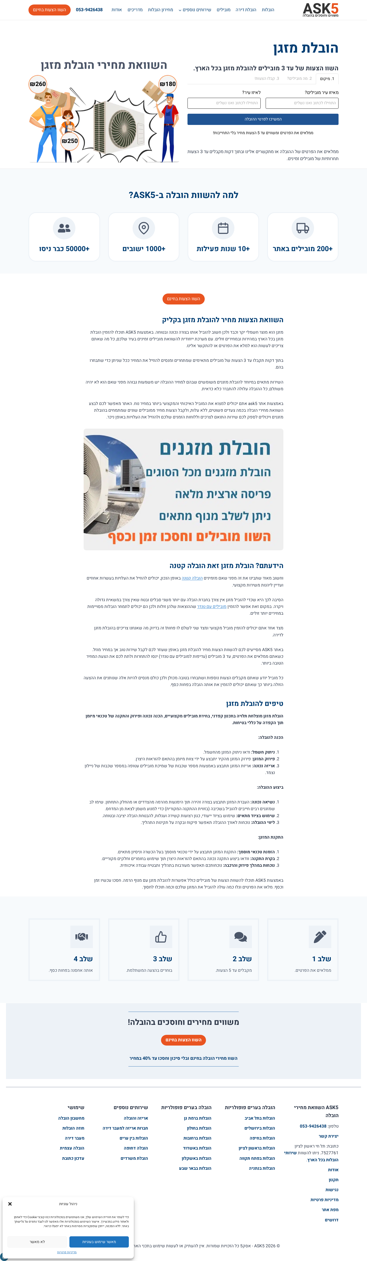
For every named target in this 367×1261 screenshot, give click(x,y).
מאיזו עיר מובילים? (322, 92)
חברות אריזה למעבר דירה (125, 1128)
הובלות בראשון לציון (257, 1148)
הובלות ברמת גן (197, 1118)
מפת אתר (330, 1210)
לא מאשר (37, 1242)
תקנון (334, 1180)
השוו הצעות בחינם (49, 9)
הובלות (268, 9)
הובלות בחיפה (262, 1138)
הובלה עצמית (72, 1148)
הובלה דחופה (136, 1148)
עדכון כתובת (73, 1158)
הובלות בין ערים (134, 1138)
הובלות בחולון (199, 1128)
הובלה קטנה (192, 578)
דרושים (332, 1220)
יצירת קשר (329, 1136)
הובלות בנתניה (262, 1168)
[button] (9, 1203)
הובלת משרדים (134, 1158)
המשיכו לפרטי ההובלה (263, 119)
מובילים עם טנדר (211, 606)
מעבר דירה (74, 1138)
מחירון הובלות (160, 9)
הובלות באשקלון (196, 1158)
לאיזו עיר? (251, 92)
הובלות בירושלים (259, 1128)
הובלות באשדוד (197, 1148)
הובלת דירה (246, 9)
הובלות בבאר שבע (195, 1168)
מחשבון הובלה (71, 1118)
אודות (117, 9)
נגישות (332, 1190)
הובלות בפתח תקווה (257, 1158)
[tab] (327, 79)
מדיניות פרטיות (67, 1252)
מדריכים (135, 9)
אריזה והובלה (136, 1118)
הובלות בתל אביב (260, 1118)
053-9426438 (89, 9)
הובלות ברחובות (197, 1138)
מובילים (223, 9)
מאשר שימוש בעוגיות (99, 1242)
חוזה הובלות (73, 1128)
